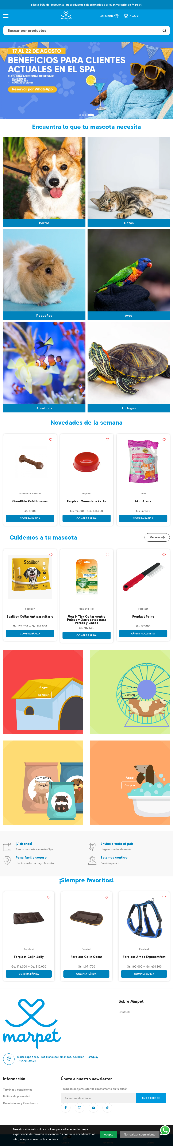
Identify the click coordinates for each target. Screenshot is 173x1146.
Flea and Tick (86, 608)
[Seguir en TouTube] (93, 1108)
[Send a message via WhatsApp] (165, 1130)
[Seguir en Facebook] (65, 1108)
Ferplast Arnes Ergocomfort (144, 957)
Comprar (43, 694)
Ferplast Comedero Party (86, 501)
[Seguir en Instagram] (79, 1108)
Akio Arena (143, 501)
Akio (143, 493)
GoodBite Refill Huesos (30, 501)
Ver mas (155, 537)
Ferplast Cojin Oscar (86, 957)
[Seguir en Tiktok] (107, 1108)
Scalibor (30, 608)
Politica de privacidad (16, 1096)
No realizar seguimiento (139, 1134)
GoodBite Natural (30, 493)
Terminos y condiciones (17, 1089)
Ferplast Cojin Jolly (29, 957)
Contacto (125, 1012)
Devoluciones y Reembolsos (21, 1103)
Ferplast (86, 493)
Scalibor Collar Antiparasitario (30, 616)
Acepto (108, 1134)
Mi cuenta (107, 16)
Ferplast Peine (143, 616)
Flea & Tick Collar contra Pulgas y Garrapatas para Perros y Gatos (86, 620)
